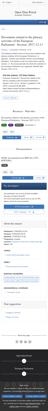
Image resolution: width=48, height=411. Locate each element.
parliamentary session (13, 277)
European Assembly (30, 281)
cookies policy (14, 406)
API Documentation (22, 207)
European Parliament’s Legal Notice (26, 242)
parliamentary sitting (12, 281)
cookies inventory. (32, 406)
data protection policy (33, 403)
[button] (42, 22)
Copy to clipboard (10, 98)
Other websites (37, 2)
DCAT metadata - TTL (23, 212)
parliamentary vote (31, 277)
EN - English (6, 2)
